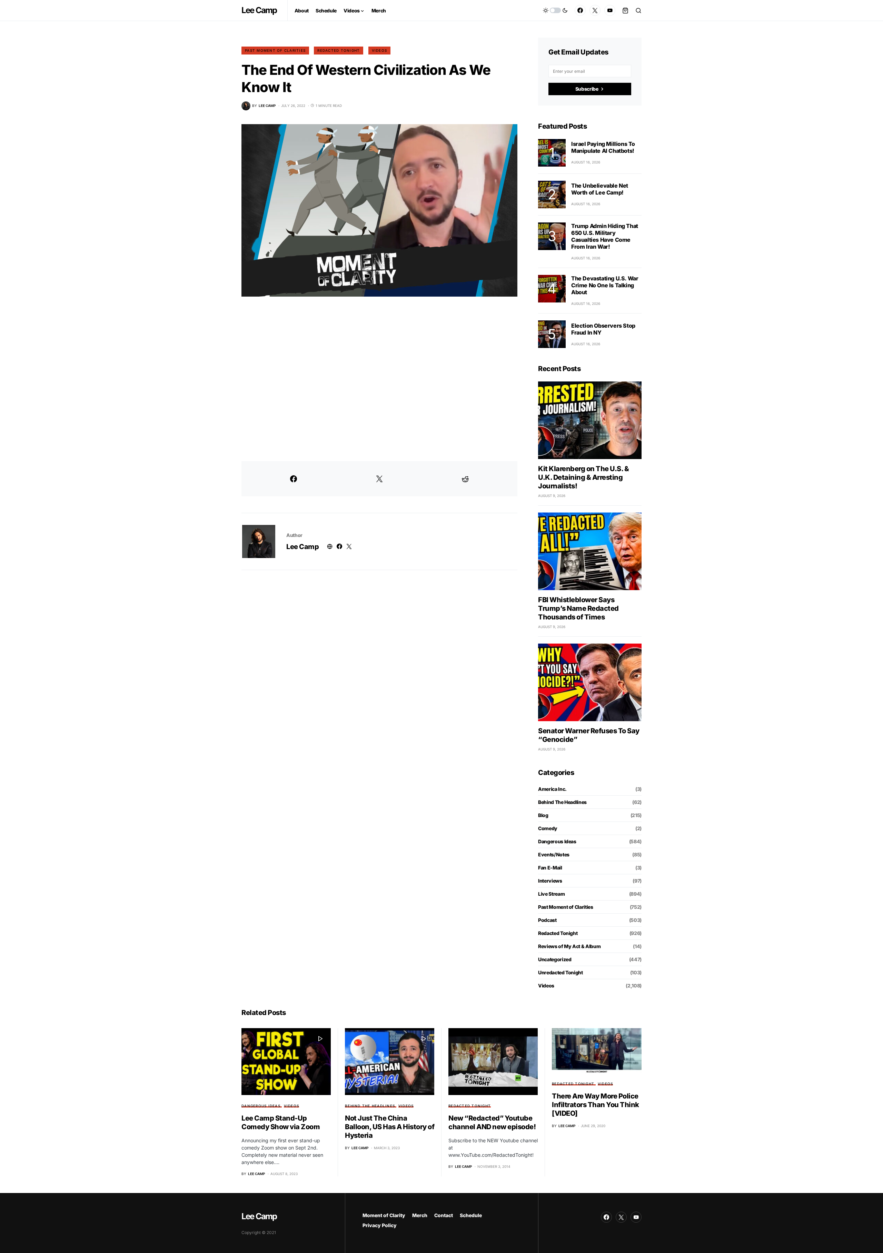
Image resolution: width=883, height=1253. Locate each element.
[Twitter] (595, 10)
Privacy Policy (380, 1225)
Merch (419, 1215)
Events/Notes (553, 854)
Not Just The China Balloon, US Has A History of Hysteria (389, 1127)
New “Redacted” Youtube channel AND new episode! (492, 1122)
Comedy (547, 828)
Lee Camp (259, 10)
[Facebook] (580, 10)
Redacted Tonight (338, 50)
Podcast (547, 920)
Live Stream (551, 894)
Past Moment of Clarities (275, 50)
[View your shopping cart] (625, 10)
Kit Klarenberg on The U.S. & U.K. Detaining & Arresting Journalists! (583, 477)
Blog (543, 815)
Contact (443, 1215)
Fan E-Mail (550, 868)
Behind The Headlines (562, 802)
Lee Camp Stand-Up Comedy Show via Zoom (280, 1122)
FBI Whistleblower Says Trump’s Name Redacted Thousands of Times (578, 608)
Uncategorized (554, 959)
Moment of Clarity (384, 1215)
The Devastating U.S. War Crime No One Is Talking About (604, 285)
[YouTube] (609, 10)
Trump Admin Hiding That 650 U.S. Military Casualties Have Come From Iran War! (604, 236)
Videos (379, 50)
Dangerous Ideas (557, 841)
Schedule (471, 1215)
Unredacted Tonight (560, 972)
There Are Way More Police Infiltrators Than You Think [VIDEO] (595, 1104)
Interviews (550, 881)
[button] (555, 10)
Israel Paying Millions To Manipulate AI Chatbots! (603, 147)
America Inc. (552, 789)
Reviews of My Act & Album (569, 946)
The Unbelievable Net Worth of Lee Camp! (599, 189)
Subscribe (586, 89)
